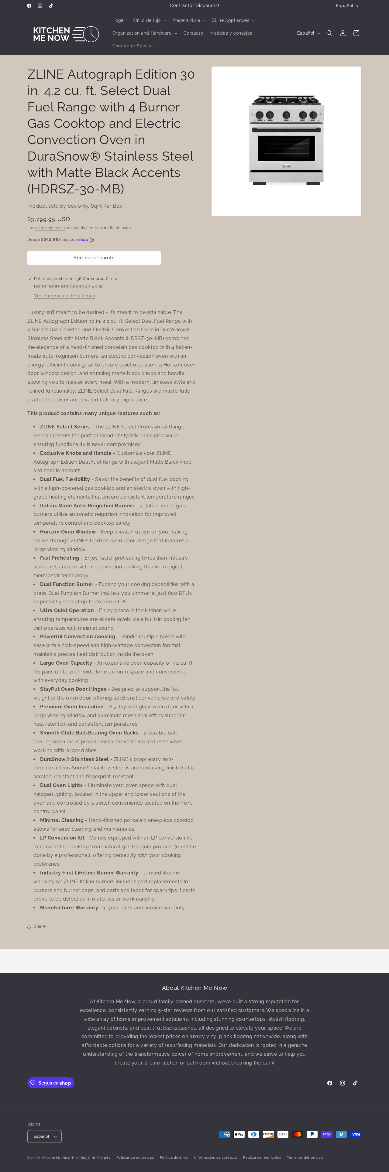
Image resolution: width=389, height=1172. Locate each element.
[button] (149, 20)
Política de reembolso (262, 1158)
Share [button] (39, 926)
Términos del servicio (305, 1158)
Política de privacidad (135, 1158)
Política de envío (174, 1158)
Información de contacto (215, 1158)
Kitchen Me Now (56, 1158)
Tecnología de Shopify (91, 1158)
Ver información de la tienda (64, 295)
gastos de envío (50, 228)
